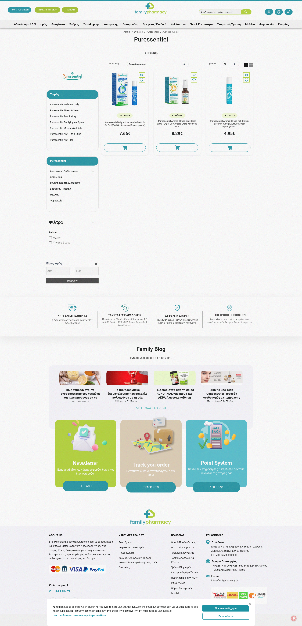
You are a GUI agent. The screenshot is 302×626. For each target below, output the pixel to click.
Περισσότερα (225, 616)
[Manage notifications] (294, 618)
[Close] (249, 603)
